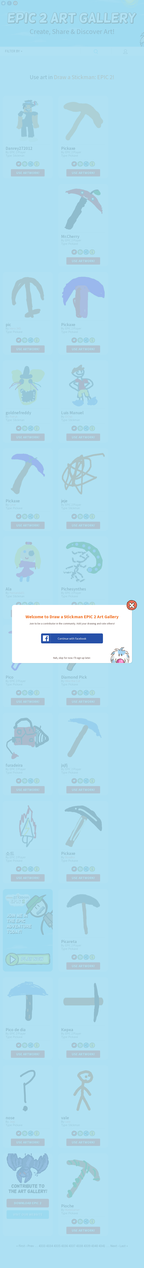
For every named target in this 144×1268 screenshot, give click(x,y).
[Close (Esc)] (132, 605)
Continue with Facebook (72, 638)
